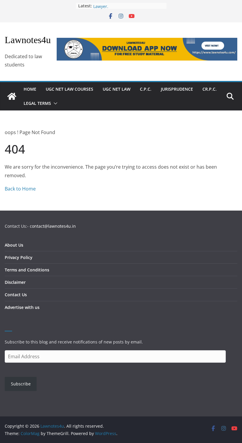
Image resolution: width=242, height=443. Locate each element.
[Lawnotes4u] (12, 96)
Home (30, 89)
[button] (54, 103)
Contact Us (16, 294)
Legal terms (37, 103)
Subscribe (21, 384)
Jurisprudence (177, 89)
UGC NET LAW (116, 89)
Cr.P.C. (209, 89)
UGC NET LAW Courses (69, 89)
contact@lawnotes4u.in (53, 226)
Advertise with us (22, 307)
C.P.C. (145, 89)
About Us (14, 245)
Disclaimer (15, 282)
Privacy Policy (18, 257)
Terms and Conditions (27, 270)
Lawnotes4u (28, 40)
